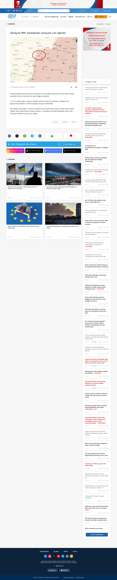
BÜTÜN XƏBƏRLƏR (51, 17)
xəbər (74, 122)
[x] (54, 556)
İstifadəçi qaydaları (69, 577)
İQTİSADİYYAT (80, 17)
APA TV (90, 17)
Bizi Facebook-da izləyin (54, 150)
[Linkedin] (18, 11)
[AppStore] (64, 570)
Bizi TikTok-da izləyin (35, 150)
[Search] (67, 11)
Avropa (108, 24)
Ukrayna (55, 122)
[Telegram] (16, 11)
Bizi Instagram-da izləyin (16, 150)
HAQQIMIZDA (44, 551)
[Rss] (21, 11)
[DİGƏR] (109, 16)
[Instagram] (9, 11)
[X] (11, 11)
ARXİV (66, 551)
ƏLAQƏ (56, 551)
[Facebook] (6, 11)
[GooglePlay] (52, 570)
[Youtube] (14, 11)
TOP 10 (75, 551)
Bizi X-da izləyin (71, 150)
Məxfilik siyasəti (80, 577)
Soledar (65, 122)
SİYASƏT (63, 17)
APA (11, 101)
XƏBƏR (70, 17)
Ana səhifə (100, 24)
